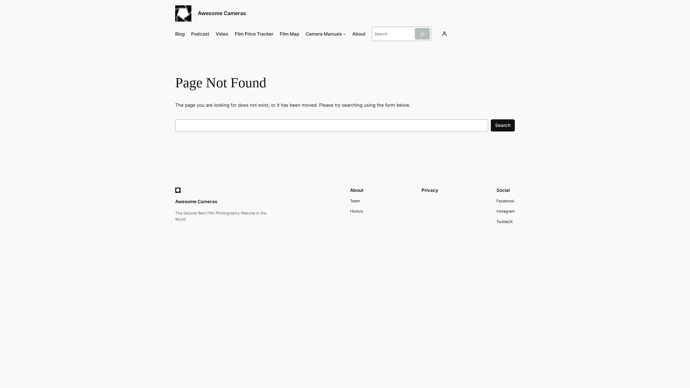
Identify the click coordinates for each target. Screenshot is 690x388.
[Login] (444, 34)
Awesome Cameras (222, 13)
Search (502, 125)
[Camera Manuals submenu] (344, 34)
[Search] (422, 34)
